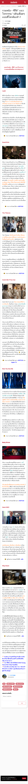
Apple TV (14, 362)
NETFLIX (21, 136)
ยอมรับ (24, 778)
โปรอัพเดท (13, 6)
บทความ (8, 6)
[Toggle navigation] (3, 2)
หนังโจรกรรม (18, 687)
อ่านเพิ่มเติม (14, 779)
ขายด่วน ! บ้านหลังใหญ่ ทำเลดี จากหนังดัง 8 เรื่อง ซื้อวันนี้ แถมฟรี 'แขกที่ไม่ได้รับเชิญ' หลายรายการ (13, 658)
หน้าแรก (3, 6)
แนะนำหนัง (20, 684)
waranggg (7, 21)
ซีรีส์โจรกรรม (7, 689)
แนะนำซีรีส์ (11, 684)
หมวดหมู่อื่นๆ (7, 687)
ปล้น (16, 689)
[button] (25, 25)
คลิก (22, 559)
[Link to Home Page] (14, 2)
